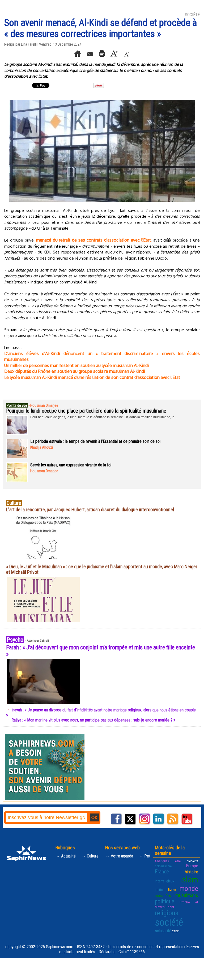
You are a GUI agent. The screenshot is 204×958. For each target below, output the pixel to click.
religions (166, 913)
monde (188, 889)
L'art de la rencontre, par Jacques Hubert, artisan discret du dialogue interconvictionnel (90, 509)
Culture (92, 856)
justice (159, 889)
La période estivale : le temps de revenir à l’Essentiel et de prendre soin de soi (95, 441)
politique (164, 901)
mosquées (163, 895)
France (162, 871)
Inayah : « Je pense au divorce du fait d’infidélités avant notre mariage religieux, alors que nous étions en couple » (101, 712)
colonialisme (163, 866)
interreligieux (165, 881)
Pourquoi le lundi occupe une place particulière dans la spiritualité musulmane (86, 411)
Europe (192, 865)
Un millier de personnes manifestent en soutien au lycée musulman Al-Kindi (76, 365)
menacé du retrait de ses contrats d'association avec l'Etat (93, 240)
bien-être (192, 861)
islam (189, 880)
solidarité (163, 930)
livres (172, 889)
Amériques (162, 861)
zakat (175, 931)
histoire (191, 871)
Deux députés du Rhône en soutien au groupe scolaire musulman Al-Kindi (74, 371)
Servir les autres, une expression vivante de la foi (70, 464)
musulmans (186, 895)
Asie (178, 861)
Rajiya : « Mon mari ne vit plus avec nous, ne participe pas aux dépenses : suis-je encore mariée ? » (93, 720)
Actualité (68, 856)
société (169, 922)
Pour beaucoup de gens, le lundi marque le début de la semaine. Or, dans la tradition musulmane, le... (103, 417)
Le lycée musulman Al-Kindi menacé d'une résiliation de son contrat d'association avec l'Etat (92, 377)
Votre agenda (121, 856)
